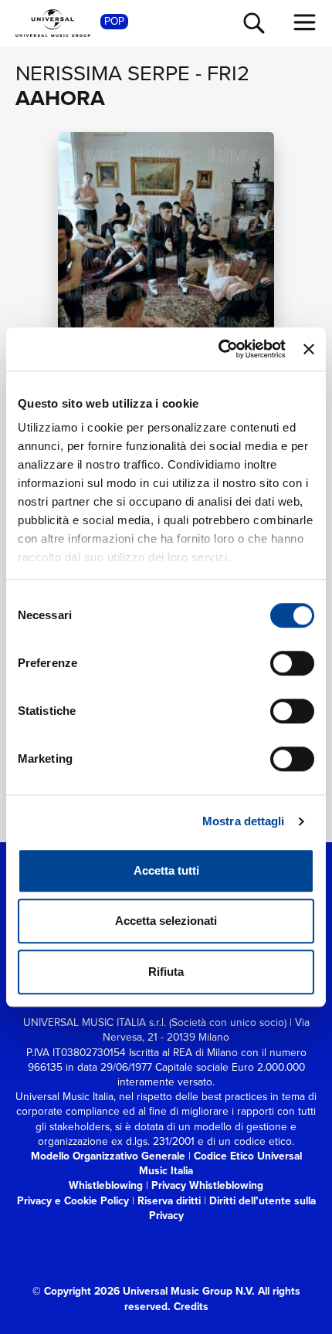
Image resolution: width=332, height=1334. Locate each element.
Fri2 (228, 73)
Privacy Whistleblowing (207, 1185)
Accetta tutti (166, 870)
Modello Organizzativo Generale (108, 1155)
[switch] (292, 663)
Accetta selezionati (166, 920)
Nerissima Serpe (102, 73)
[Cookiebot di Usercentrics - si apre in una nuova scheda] (218, 349)
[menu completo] (305, 22)
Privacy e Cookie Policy (73, 1200)
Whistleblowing (106, 1185)
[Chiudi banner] (308, 349)
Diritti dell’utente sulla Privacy (232, 1208)
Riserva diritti (169, 1200)
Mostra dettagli (243, 821)
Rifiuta (166, 971)
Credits (191, 1306)
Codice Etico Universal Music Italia (220, 1163)
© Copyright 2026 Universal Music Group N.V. (143, 1290)
